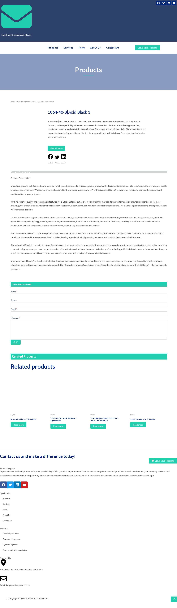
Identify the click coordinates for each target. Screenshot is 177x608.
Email (14, 309)
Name (14, 291)
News (82, 47)
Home (13, 102)
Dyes (33, 102)
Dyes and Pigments (23, 102)
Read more (18, 424)
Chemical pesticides (11, 534)
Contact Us (112, 47)
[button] (50, 159)
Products (53, 47)
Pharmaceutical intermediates (15, 550)
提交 (15, 342)
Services (68, 47)
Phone (14, 300)
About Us (95, 47)
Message (15, 318)
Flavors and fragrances (12, 539)
